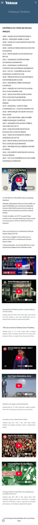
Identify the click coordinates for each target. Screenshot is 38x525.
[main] (19, 12)
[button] (2, 2)
